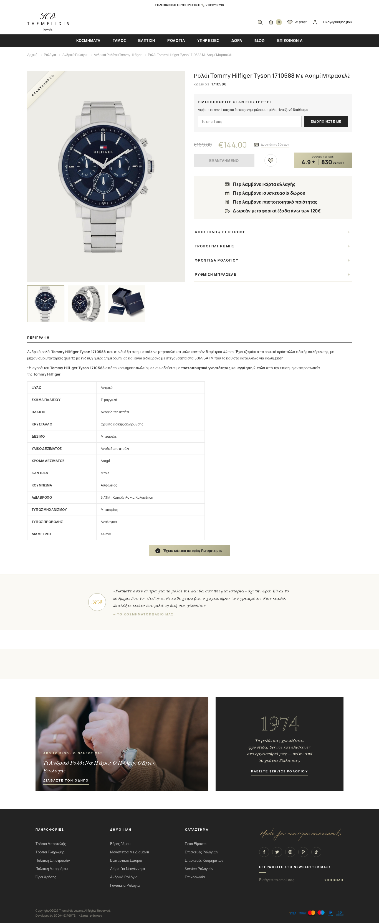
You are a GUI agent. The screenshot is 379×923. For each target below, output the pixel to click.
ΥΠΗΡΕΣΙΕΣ (208, 40)
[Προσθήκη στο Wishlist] (270, 160)
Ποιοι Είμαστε (195, 843)
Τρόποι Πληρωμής (50, 852)
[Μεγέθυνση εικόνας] (106, 176)
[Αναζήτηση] (260, 22)
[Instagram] (290, 852)
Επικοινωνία (195, 877)
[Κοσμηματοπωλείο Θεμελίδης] (48, 22)
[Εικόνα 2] (86, 304)
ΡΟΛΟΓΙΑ (176, 40)
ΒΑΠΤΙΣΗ (146, 40)
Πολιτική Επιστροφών (53, 860)
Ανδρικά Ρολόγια (74, 54)
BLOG (259, 40)
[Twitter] (277, 852)
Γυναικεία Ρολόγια (125, 885)
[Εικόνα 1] (45, 304)
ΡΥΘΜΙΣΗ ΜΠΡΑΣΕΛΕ (216, 274)
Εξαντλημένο (224, 161)
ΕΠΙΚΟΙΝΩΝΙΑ (290, 40)
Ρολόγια (50, 54)
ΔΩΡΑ (236, 40)
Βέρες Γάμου (120, 843)
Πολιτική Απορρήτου (52, 868)
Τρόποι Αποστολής (51, 843)
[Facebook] (264, 852)
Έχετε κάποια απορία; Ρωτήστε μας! (190, 551)
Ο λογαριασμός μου (337, 22)
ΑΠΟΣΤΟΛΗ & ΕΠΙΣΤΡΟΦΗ (220, 232)
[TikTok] (316, 852)
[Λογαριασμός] (315, 22)
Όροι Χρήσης (46, 877)
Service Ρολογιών (199, 868)
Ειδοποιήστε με (326, 121)
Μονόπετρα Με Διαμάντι (129, 852)
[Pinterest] (303, 852)
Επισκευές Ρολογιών (201, 852)
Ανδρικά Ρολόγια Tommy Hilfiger (118, 54)
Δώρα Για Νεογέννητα (127, 868)
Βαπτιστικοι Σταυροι (126, 860)
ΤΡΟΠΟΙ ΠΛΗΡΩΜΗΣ (215, 246)
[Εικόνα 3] (126, 304)
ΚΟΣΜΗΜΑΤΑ (88, 40)
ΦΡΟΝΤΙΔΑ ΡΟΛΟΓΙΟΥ (217, 260)
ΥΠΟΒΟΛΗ (333, 880)
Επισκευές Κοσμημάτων (204, 860)
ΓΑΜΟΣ (119, 40)
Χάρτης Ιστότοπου (90, 915)
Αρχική (32, 54)
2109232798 (215, 5)
